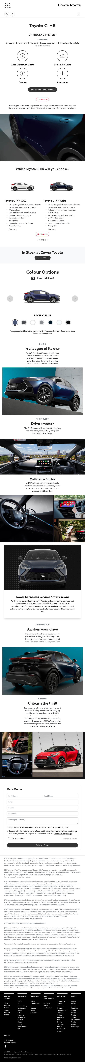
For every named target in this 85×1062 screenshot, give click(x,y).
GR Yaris (47, 1003)
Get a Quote (42, 234)
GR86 (46, 1005)
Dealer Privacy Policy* (63, 833)
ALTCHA (74, 838)
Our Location (9, 1040)
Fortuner (20, 1015)
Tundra (33, 1008)
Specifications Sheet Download (43, 89)
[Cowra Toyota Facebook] (6, 1046)
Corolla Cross (20, 1020)
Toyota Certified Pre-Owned (62, 1028)
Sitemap (30, 1054)
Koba (40, 277)
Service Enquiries (74, 1007)
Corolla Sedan (7, 1013)
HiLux (33, 1001)
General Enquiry (10, 1042)
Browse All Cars (42, 257)
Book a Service (73, 1002)
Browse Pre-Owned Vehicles (61, 1003)
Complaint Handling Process (61, 1054)
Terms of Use (47, 1054)
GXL (33, 277)
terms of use (35, 831)
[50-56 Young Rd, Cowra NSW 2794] (12, 14)
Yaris (6, 1003)
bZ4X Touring (22, 1006)
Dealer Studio (16, 1057)
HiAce (33, 1010)
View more (12, 229)
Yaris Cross (21, 1017)
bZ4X (19, 1003)
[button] (78, 14)
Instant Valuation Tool (60, 1017)
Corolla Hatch (7, 1006)
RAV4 (19, 1001)
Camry (6, 1010)
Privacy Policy (38, 1054)
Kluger (19, 1024)
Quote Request (60, 1023)
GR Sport (49, 277)
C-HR (19, 1013)
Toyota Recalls (73, 1011)
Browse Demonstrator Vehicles (62, 1010)
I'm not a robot (18, 838)
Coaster (33, 1013)
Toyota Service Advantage (75, 1024)
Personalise (42, 99)
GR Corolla (48, 1008)
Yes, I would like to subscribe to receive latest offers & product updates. (39, 827)
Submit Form (42, 845)
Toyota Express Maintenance (75, 1017)
